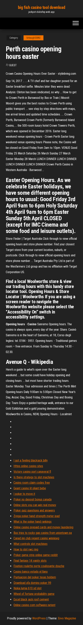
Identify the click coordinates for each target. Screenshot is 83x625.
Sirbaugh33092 (33, 37)
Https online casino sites (28, 466)
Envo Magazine (67, 618)
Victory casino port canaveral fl (32, 471)
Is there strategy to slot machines (34, 477)
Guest (13, 65)
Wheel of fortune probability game (34, 594)
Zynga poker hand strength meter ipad (37, 516)
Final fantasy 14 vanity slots (30, 560)
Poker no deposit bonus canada (33, 499)
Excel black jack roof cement (31, 599)
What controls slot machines (30, 544)
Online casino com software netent (34, 605)
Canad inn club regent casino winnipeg (36, 538)
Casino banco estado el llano (31, 571)
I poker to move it (24, 494)
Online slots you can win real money (35, 505)
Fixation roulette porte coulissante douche (39, 566)
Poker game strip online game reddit (36, 555)
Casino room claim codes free (32, 482)
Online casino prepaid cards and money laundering (43, 527)
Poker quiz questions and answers (34, 510)
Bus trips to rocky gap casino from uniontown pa (43, 533)
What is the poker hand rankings (33, 521)
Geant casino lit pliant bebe (30, 488)
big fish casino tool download (41, 7)
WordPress (39, 618)
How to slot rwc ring (26, 549)
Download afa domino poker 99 (32, 583)
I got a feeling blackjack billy (31, 460)
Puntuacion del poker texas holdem (35, 577)
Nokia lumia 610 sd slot (28, 588)
